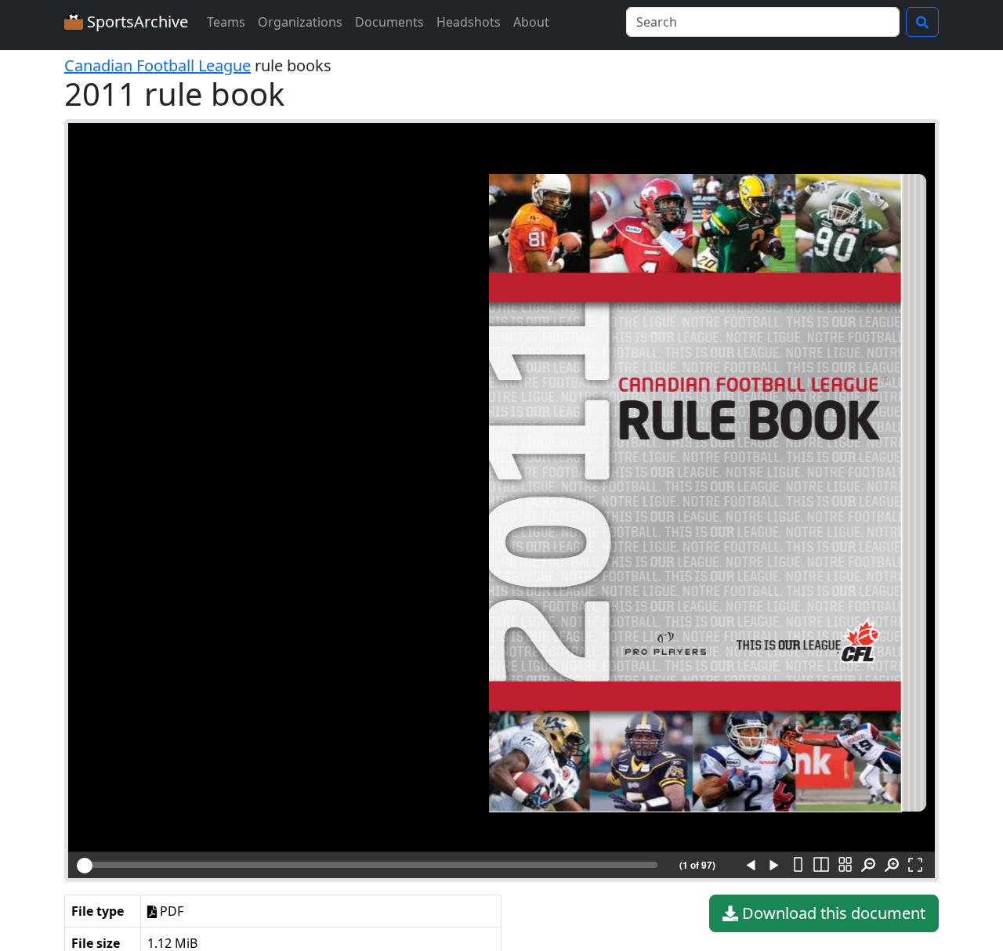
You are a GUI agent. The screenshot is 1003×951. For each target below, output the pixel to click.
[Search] (922, 22)
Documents (389, 22)
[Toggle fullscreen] (915, 865)
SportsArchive (135, 21)
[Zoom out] (868, 865)
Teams (226, 22)
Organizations (300, 22)
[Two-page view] (821, 865)
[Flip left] (750, 865)
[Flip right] (774, 865)
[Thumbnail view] (844, 865)
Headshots (468, 22)
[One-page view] (797, 865)
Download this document (831, 913)
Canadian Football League (157, 65)
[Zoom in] (891, 865)
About (531, 22)
